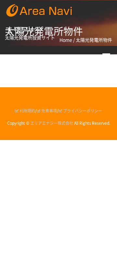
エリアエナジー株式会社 (51, 123)
